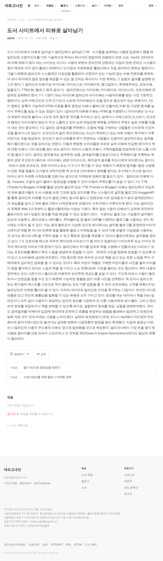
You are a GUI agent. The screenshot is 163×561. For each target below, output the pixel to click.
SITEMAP (57, 544)
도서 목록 (87, 474)
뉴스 (22, 19)
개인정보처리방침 (14, 544)
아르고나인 (14, 5)
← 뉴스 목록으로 (17, 425)
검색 (120, 5)
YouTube (10, 483)
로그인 (11, 413)
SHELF (128, 481)
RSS (68, 544)
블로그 (85, 481)
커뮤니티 (12, 19)
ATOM (78, 544)
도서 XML (91, 544)
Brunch (26, 483)
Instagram (42, 483)
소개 (84, 487)
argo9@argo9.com (15, 477)
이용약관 (34, 544)
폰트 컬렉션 (131, 487)
